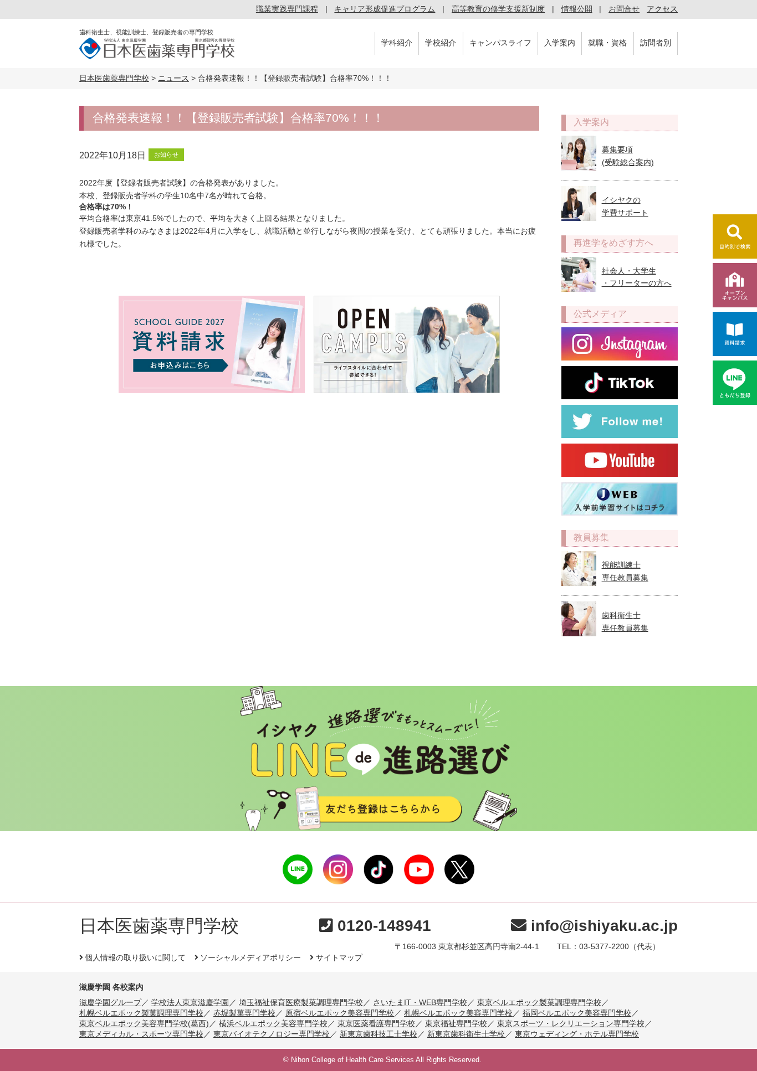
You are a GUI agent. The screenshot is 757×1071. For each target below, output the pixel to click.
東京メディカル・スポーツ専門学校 (141, 1033)
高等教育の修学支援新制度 (498, 8)
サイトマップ (339, 957)
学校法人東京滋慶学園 (190, 1002)
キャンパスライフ (500, 42)
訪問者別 (655, 42)
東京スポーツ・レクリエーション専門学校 (571, 1023)
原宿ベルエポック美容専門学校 (339, 1012)
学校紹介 (440, 42)
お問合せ (624, 8)
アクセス (662, 8)
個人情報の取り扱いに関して (135, 957)
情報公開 (576, 8)
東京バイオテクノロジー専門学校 (271, 1033)
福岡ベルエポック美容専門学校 (577, 1012)
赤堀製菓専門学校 (244, 1012)
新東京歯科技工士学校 (378, 1033)
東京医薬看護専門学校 (376, 1023)
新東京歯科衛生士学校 (466, 1033)
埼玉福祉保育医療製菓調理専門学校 (301, 1002)
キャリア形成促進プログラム (384, 8)
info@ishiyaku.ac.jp (604, 925)
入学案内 (559, 42)
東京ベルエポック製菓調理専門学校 (539, 1002)
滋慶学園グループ (110, 1002)
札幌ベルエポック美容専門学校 (458, 1012)
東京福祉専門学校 (456, 1023)
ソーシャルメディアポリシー (250, 957)
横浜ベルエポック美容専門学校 (273, 1023)
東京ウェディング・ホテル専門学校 (577, 1033)
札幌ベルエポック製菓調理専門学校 (141, 1012)
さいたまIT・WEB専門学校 (420, 1002)
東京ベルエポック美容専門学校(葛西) (144, 1023)
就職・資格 (607, 42)
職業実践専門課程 (287, 8)
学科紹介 (396, 42)
